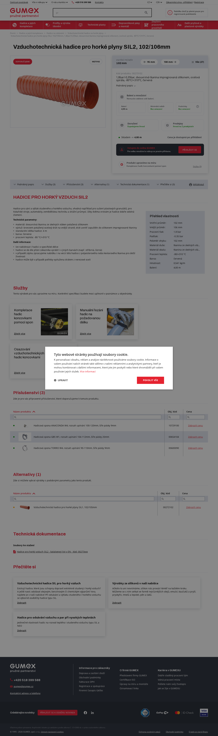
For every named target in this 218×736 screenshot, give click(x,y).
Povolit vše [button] (150, 380)
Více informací (88, 371)
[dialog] (109, 368)
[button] (61, 380)
